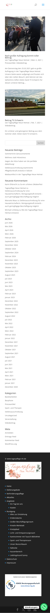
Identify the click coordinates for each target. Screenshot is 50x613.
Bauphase (9, 400)
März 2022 (9, 331)
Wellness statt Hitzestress (15, 157)
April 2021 (9, 372)
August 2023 (10, 275)
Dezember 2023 (11, 260)
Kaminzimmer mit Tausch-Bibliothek (25, 536)
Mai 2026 (8, 226)
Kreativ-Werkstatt (17, 525)
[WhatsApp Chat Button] (44, 607)
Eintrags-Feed (10, 436)
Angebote (10, 501)
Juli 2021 (8, 361)
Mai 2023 (8, 286)
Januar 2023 (10, 297)
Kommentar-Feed (12, 440)
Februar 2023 (10, 293)
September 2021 (11, 353)
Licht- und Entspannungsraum (22, 533)
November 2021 (11, 346)
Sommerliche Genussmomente (17, 154)
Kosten (13, 508)
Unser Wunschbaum (18, 544)
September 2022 (11, 312)
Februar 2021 (10, 379)
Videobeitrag (21, 63)
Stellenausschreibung (14, 412)
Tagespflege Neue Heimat (18, 60)
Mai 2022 (8, 323)
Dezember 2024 (11, 245)
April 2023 (9, 290)
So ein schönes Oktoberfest (31, 184)
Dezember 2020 (11, 387)
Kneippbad (14, 529)
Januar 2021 (10, 383)
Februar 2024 (10, 256)
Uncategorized (11, 415)
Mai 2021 (8, 368)
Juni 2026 (8, 223)
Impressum (11, 563)
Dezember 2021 (11, 342)
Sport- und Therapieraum (20, 540)
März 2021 (9, 375)
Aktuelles (10, 497)
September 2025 (11, 241)
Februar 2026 (10, 237)
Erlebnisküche (16, 518)
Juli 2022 (8, 319)
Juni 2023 (8, 282)
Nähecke (13, 548)
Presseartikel (10, 63)
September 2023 (11, 271)
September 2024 (11, 252)
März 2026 (9, 234)
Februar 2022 (10, 335)
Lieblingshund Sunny (18, 555)
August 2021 (10, 357)
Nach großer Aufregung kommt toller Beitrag (22, 56)
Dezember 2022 (11, 301)
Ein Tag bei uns (16, 504)
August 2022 (10, 316)
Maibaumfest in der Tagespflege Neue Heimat (23, 174)
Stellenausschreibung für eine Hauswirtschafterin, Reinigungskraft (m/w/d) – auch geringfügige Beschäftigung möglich (23, 194)
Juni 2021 (8, 364)
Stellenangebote (13, 490)
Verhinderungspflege (15, 493)
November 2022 (11, 305)
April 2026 (9, 230)
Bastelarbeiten (11, 397)
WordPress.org (11, 444)
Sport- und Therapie (13, 408)
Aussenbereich (16, 551)
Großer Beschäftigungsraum (21, 522)
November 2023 (11, 264)
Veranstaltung (10, 419)
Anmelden (9, 433)
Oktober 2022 (10, 308)
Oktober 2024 (10, 249)
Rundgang (11, 511)
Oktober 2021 (10, 349)
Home (9, 486)
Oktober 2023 (10, 267)
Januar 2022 (10, 338)
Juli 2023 (8, 279)
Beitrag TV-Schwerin (14, 120)
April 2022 (9, 327)
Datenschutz (12, 559)
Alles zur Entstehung (18, 514)
